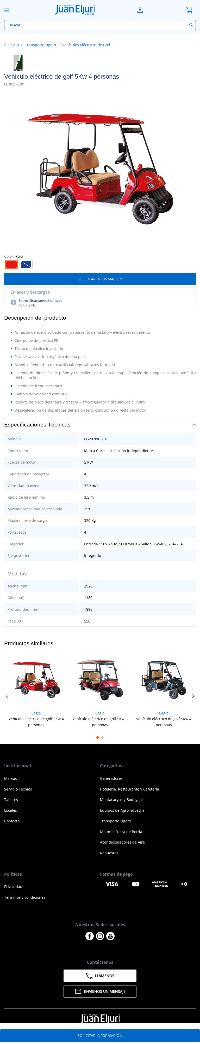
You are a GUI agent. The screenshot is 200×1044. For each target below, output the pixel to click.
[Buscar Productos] (192, 25)
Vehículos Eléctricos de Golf (86, 45)
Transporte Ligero (40, 45)
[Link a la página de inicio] (12, 45)
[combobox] (100, 25)
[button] (11, 264)
